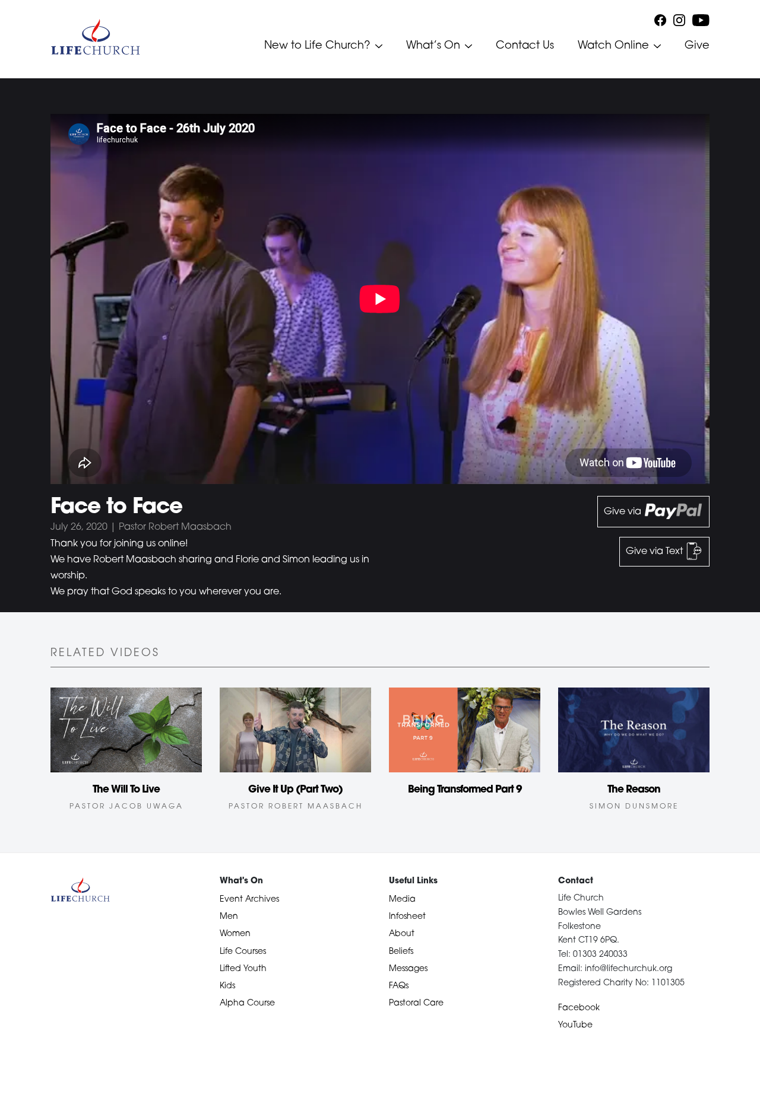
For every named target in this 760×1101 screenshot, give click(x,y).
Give (697, 46)
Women (235, 934)
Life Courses (243, 951)
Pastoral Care (416, 1003)
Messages (408, 969)
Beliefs (401, 951)
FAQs (398, 986)
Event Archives (249, 899)
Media (402, 899)
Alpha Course (247, 1003)
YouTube (575, 1025)
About (401, 934)
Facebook (579, 1008)
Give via (624, 512)
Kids (227, 986)
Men (229, 916)
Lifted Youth (243, 969)
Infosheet (407, 916)
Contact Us (525, 46)
